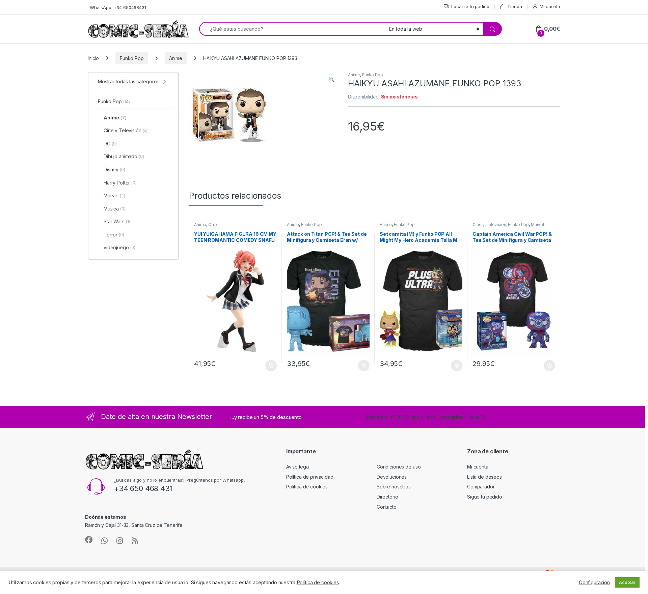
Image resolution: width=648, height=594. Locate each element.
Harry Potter (120, 183)
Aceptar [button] (627, 582)
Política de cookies (307, 486)
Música (115, 208)
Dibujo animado (124, 156)
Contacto (387, 507)
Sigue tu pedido (484, 497)
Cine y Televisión (489, 224)
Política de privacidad (309, 477)
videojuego (119, 247)
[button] (331, 79)
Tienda (514, 6)
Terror (114, 234)
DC (110, 143)
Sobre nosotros (394, 486)
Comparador (481, 486)
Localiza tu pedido (470, 6)
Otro (212, 224)
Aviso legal (297, 467)
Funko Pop (132, 58)
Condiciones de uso (399, 467)
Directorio (387, 497)
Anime (175, 58)
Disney (114, 169)
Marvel (537, 224)
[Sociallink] (88, 539)
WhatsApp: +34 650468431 (118, 7)
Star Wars (117, 221)
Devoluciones (392, 477)
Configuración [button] (594, 582)
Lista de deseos (484, 477)
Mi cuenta (550, 6)
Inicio (93, 58)
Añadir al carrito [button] (270, 365)
